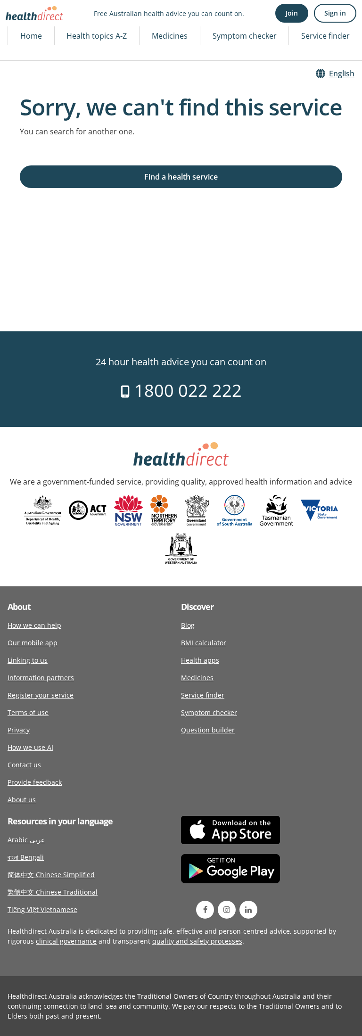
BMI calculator (203, 642)
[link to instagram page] (227, 910)
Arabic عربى (26, 839)
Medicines (170, 36)
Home (31, 36)
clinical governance (66, 941)
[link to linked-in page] (248, 910)
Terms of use (28, 712)
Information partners (41, 677)
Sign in (335, 12)
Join (292, 12)
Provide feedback (35, 782)
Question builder (208, 729)
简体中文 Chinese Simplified (51, 874)
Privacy (19, 729)
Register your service (41, 695)
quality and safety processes (197, 941)
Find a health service (181, 177)
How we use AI (30, 747)
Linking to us (28, 660)
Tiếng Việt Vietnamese (42, 909)
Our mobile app (33, 642)
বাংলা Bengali (26, 857)
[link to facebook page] (205, 910)
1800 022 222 (186, 390)
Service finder (325, 36)
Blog (188, 625)
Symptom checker (245, 36)
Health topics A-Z (96, 36)
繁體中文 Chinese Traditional (53, 892)
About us (22, 799)
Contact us (24, 764)
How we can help (34, 625)
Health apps (200, 660)
